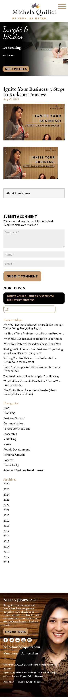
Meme (7, 444)
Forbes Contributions (16, 428)
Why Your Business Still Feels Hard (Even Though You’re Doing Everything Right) (33, 326)
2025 (6, 489)
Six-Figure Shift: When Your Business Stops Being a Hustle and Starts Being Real (33, 351)
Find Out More (15, 631)
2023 (6, 499)
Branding (9, 413)
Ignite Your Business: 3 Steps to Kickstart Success (30, 298)
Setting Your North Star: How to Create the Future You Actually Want (30, 360)
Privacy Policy (27, 676)
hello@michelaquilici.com (21, 647)
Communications (14, 423)
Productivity (11, 465)
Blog (6, 408)
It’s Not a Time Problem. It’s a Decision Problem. (33, 333)
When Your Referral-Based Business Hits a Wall (32, 344)
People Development (16, 449)
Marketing (9, 439)
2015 (6, 541)
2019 (6, 520)
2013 (6, 551)
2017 (6, 531)
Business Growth (13, 418)
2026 (6, 484)
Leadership (10, 434)
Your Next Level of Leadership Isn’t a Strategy (31, 376)
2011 (6, 562)
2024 (6, 494)
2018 (6, 525)
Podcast (8, 460)
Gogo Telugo (34, 682)
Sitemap (39, 676)
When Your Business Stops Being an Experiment (32, 338)
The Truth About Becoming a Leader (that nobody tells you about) (29, 392)
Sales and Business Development (23, 470)
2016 (6, 536)
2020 (6, 515)
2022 (6, 505)
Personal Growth (14, 454)
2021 (6, 510)
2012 (6, 557)
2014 (6, 546)
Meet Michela (16, 69)
